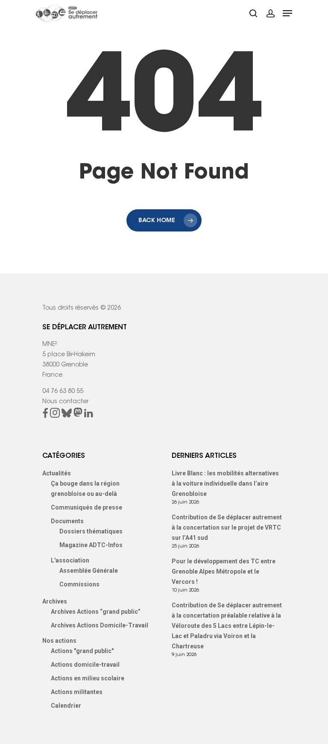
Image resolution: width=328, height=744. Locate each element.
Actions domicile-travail (85, 664)
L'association (70, 560)
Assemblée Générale (88, 570)
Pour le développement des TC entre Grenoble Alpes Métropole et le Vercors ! (223, 571)
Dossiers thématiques (91, 531)
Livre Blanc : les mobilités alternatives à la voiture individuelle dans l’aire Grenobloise (225, 483)
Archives (54, 601)
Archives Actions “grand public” (96, 611)
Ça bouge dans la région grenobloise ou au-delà (85, 488)
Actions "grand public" (82, 650)
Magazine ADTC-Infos (91, 545)
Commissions (79, 584)
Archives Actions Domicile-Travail (99, 625)
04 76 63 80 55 (62, 392)
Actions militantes (76, 691)
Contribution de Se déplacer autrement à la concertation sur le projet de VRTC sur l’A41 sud (227, 527)
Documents (67, 521)
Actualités (56, 473)
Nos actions (59, 640)
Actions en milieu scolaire (87, 678)
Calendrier (66, 705)
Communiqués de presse (86, 507)
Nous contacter (65, 402)
